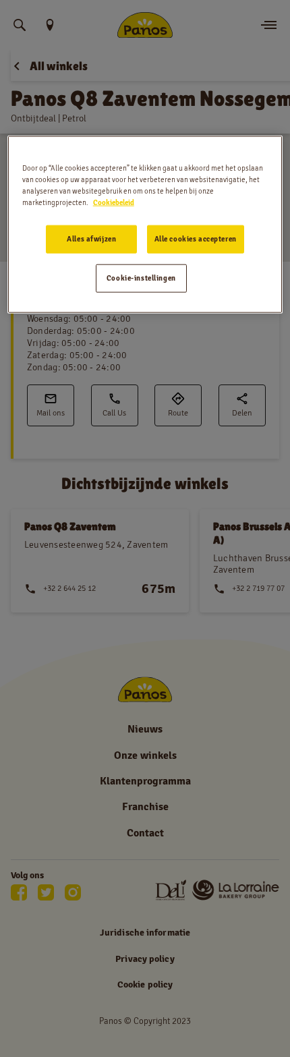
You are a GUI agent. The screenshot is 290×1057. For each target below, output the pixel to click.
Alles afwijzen (91, 239)
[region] (145, 225)
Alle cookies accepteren (195, 239)
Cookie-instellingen (141, 278)
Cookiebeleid (113, 202)
